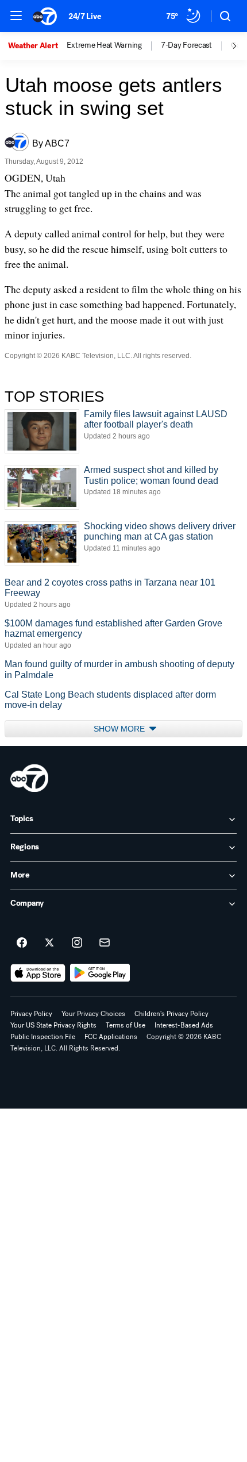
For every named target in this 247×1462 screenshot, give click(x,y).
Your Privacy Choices (93, 1013)
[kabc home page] (29, 778)
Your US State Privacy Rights (53, 1025)
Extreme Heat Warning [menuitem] (104, 45)
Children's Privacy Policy (171, 1013)
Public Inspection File (42, 1036)
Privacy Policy (31, 1013)
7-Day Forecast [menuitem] (186, 45)
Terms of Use (125, 1025)
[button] (16, 15)
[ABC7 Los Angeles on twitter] (49, 943)
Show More (120, 728)
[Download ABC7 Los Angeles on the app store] (37, 973)
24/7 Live (84, 16)
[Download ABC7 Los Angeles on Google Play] (100, 973)
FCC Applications (110, 1036)
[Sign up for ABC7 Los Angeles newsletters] (104, 943)
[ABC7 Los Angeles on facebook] (21, 943)
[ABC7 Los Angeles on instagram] (76, 943)
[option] (37, 46)
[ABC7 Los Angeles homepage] (45, 16)
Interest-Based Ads (184, 1025)
